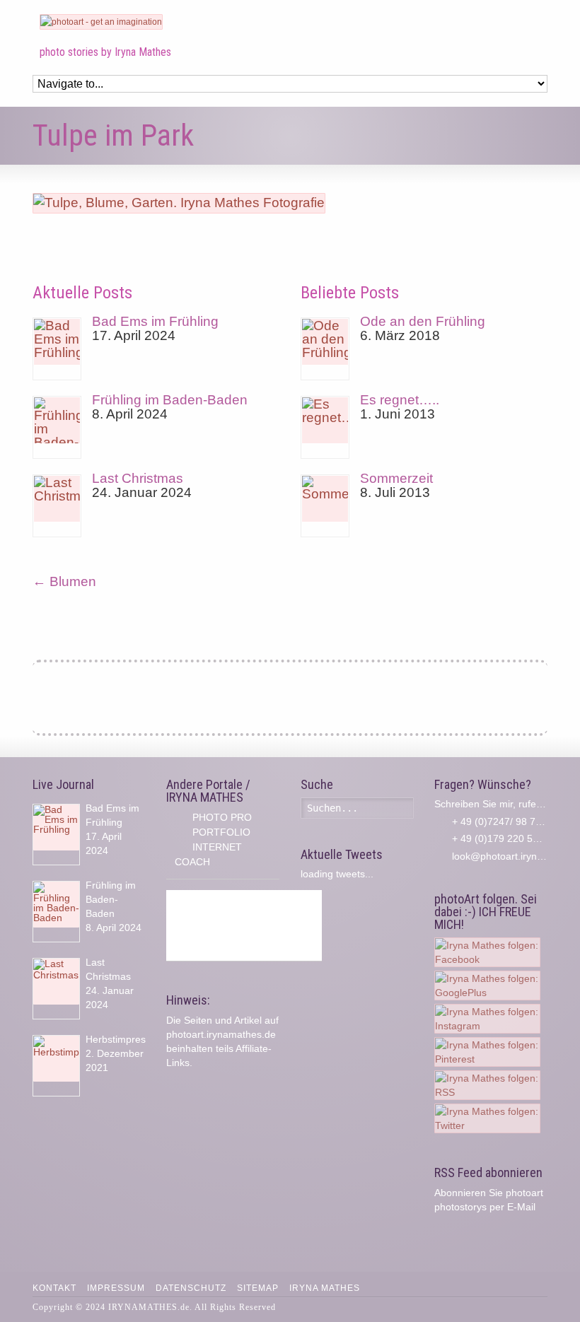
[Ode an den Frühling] (325, 348)
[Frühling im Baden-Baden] (57, 427)
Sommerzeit (396, 478)
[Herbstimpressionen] (56, 1065)
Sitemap (258, 1288)
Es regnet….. (399, 399)
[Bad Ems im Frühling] (57, 348)
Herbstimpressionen (130, 1039)
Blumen (64, 581)
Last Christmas (137, 478)
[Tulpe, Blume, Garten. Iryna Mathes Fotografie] (179, 202)
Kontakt (54, 1288)
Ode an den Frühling (422, 321)
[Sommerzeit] (325, 505)
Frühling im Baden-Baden (170, 399)
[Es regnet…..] (325, 427)
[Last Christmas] (57, 505)
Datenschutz (191, 1288)
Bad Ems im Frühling (155, 321)
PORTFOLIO (221, 832)
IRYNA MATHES (324, 1288)
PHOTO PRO (222, 817)
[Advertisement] (244, 925)
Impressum (116, 1288)
